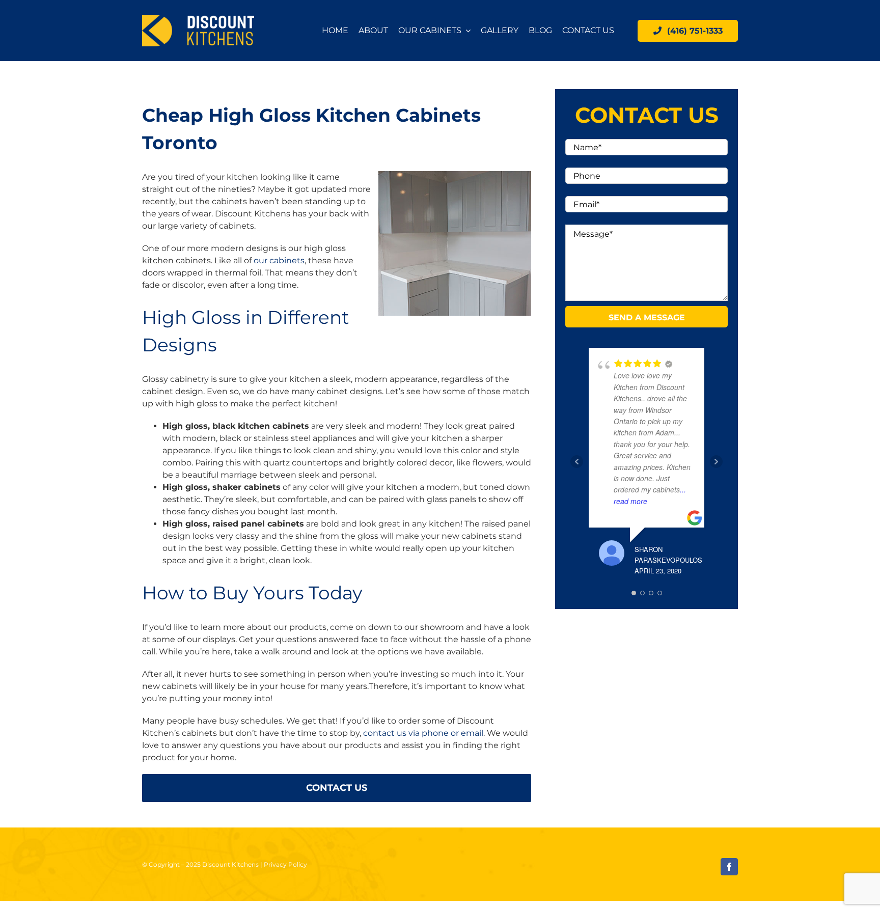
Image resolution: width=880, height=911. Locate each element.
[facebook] (729, 866)
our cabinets (279, 260)
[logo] (198, 18)
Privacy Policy (285, 864)
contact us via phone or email (423, 733)
